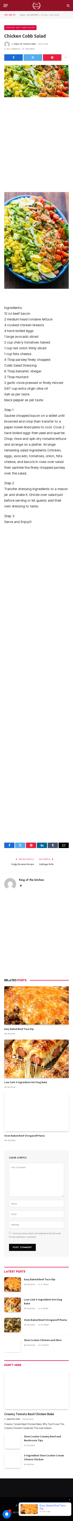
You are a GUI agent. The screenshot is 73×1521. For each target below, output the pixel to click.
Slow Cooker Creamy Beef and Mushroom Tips (42, 1438)
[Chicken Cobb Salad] (36, 81)
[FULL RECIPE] (36, 5)
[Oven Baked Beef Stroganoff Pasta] (36, 1112)
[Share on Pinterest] (52, 57)
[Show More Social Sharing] (65, 57)
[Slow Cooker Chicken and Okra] (12, 1345)
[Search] (68, 5)
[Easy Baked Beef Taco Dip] (36, 1005)
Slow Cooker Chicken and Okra (42, 1340)
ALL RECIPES (33, 14)
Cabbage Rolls (46, 864)
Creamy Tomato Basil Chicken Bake (29, 1414)
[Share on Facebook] (13, 57)
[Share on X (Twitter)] (33, 57)
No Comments (13, 49)
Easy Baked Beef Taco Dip (19, 1029)
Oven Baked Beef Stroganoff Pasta (24, 1135)
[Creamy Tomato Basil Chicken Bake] (36, 1390)
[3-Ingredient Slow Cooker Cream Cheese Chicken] (12, 1460)
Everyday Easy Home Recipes (20, 27)
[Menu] (5, 5)
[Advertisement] (36, 144)
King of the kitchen (25, 44)
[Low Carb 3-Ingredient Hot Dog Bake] (36, 1059)
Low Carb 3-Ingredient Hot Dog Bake (25, 1082)
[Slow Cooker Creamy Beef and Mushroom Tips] (12, 1441)
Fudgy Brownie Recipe (22, 864)
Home (22, 14)
